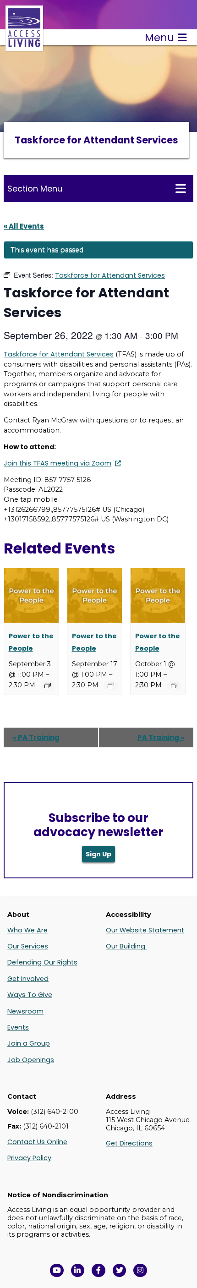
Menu (159, 37)
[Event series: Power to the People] (47, 685)
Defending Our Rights (42, 962)
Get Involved (28, 978)
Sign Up (98, 854)
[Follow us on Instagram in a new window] (140, 1270)
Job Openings (30, 1059)
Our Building (126, 946)
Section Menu (34, 188)
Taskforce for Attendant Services (59, 354)
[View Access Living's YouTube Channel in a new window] (57, 1270)
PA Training (36, 737)
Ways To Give (29, 994)
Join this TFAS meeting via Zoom (57, 463)
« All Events (24, 226)
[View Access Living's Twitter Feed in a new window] (119, 1270)
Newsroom (25, 1011)
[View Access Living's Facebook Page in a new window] (98, 1270)
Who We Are (27, 930)
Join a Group (28, 1043)
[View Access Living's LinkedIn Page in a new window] (78, 1270)
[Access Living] (24, 46)
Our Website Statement (145, 930)
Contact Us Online (37, 1141)
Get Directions (129, 1143)
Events (18, 1027)
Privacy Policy (29, 1157)
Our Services (27, 946)
